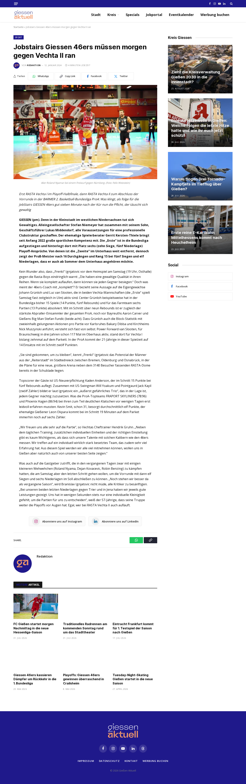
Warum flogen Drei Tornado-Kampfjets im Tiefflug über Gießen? (198, 184)
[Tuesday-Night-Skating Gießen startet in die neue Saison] (135, 657)
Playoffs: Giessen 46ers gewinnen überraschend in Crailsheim (83, 679)
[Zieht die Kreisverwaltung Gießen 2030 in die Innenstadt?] (200, 69)
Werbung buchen (214, 14)
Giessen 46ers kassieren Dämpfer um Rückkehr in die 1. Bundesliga (34, 679)
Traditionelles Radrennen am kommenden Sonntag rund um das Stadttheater (85, 628)
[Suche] (231, 3)
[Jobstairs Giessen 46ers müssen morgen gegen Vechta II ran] (85, 132)
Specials (132, 14)
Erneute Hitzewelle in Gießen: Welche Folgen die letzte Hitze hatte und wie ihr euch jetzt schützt (200, 128)
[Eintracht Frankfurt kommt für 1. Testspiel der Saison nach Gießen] (135, 606)
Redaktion (34, 65)
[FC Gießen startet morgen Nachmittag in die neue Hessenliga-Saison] (35, 606)
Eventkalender (181, 14)
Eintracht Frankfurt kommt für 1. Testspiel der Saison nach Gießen (133, 628)
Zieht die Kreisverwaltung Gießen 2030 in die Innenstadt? (195, 77)
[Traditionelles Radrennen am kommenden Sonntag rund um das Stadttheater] (85, 606)
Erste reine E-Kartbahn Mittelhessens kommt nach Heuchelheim (196, 237)
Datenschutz (109, 760)
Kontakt (131, 760)
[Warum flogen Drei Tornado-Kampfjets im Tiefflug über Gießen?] (200, 176)
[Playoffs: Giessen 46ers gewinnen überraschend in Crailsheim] (85, 657)
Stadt (96, 14)
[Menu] (16, 4)
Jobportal (154, 14)
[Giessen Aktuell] (25, 14)
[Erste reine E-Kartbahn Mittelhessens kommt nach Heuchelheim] (200, 229)
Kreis (111, 14)
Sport (18, 37)
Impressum (86, 760)
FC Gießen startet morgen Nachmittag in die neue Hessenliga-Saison (33, 628)
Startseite (18, 27)
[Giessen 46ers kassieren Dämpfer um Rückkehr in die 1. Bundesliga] (35, 657)
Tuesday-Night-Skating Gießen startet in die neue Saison (133, 679)
